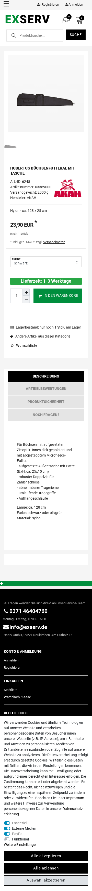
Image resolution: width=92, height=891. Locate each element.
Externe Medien (24, 828)
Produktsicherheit (46, 402)
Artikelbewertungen (46, 389)
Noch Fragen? (46, 415)
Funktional (20, 839)
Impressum (75, 798)
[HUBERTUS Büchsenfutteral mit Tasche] (46, 93)
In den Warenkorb (60, 295)
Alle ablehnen (46, 868)
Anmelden (11, 660)
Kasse (26, 697)
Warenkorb (12, 697)
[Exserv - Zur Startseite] (27, 19)
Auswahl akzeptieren (46, 880)
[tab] (46, 377)
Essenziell (19, 823)
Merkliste (10, 690)
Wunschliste (26, 345)
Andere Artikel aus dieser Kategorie (42, 336)
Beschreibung (46, 376)
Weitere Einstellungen (21, 845)
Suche (76, 35)
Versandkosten (54, 242)
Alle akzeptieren (46, 856)
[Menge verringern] (26, 299)
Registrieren (12, 667)
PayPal (17, 834)
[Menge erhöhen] (26, 292)
